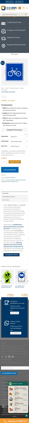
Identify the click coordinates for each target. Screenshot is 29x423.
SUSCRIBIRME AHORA (9, 373)
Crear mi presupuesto (10, 169)
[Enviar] (26, 14)
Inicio (2, 88)
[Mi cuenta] (19, 8)
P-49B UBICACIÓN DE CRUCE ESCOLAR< (6, 286)
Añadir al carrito (14, 161)
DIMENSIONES (4, 136)
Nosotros (6, 381)
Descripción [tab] (5, 193)
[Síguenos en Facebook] (2, 357)
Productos (6, 384)
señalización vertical (5, 181)
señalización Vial (14, 181)
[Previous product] (5, 97)
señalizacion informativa (20, 180)
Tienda (7, 88)
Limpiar (26, 134)
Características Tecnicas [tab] (8, 196)
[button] (23, 8)
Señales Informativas (10, 177)
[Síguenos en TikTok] (6, 357)
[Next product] (2, 97)
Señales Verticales (14, 88)
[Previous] (1, 284)
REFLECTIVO (4, 146)
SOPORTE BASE (4, 141)
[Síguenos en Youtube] (13, 357)
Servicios (6, 387)
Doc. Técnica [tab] (5, 200)
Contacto (6, 390)
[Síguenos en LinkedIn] (9, 357)
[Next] (28, 284)
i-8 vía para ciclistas (10, 180)
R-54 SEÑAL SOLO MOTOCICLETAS (20, 286)
